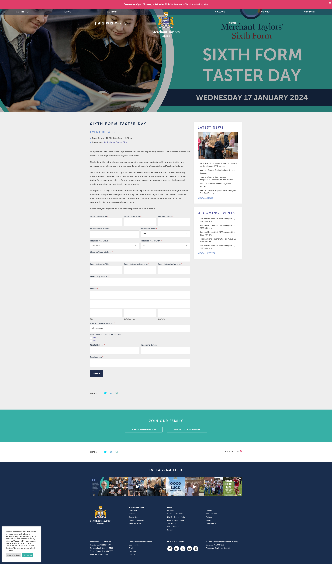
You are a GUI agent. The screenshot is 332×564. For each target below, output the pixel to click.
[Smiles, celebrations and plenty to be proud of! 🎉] (118, 486)
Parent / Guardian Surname (170, 264)
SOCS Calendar (173, 527)
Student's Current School (101, 252)
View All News (205, 198)
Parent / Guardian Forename (136, 264)
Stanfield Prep (22, 12)
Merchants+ (309, 12)
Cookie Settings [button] (13, 555)
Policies (209, 517)
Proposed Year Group (99, 241)
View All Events (206, 253)
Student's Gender (149, 229)
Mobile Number (97, 345)
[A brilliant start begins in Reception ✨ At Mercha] (194, 486)
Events (208, 520)
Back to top (232, 451)
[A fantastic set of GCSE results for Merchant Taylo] (156, 486)
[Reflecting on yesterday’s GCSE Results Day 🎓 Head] (99, 486)
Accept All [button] (28, 555)
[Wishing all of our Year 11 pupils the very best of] (175, 486)
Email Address (96, 357)
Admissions (220, 12)
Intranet (170, 511)
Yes (94, 337)
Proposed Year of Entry (151, 241)
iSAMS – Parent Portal (175, 520)
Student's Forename (99, 217)
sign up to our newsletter (187, 430)
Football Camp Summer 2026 (212, 239)
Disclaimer (133, 511)
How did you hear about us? (102, 323)
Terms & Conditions (136, 520)
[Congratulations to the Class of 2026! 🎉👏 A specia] (137, 486)
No (94, 340)
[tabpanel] (166, 60)
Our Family (265, 12)
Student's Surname (132, 217)
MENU (234, 23)
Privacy (131, 514)
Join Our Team (211, 514)
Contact (209, 511)
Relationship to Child (99, 276)
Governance (211, 523)
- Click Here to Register (195, 4)
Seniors (67, 12)
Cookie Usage (134, 517)
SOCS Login (172, 523)
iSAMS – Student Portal (176, 517)
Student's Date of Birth (100, 229)
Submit (96, 374)
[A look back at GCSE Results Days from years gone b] (213, 486)
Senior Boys (109, 142)
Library (170, 530)
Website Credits (135, 523)
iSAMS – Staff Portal (174, 514)
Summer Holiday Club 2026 (211, 219)
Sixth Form (112, 12)
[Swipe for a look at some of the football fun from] (232, 486)
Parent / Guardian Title (100, 264)
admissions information (144, 430)
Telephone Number (149, 345)
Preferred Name (165, 217)
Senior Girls (121, 142)
